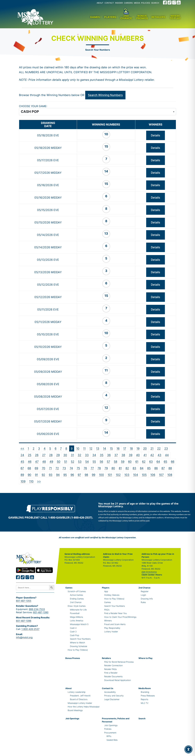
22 (159, 448)
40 (138, 455)
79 (106, 468)
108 (169, 475)
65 (165, 461)
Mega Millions (76, 617)
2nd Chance (126, 17)
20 (145, 448)
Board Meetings (75, 710)
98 (86, 475)
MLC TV (144, 703)
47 (37, 461)
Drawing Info (147, 598)
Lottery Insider (111, 631)
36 (109, 455)
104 (135, 475)
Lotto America (76, 620)
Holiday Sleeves (111, 595)
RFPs (108, 736)
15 (111, 448)
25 (29, 455)
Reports (144, 699)
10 (77, 448)
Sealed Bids (111, 740)
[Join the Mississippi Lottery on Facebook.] (165, 2)
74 (71, 468)
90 (29, 475)
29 (58, 455)
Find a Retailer (110, 673)
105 (144, 475)
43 (159, 455)
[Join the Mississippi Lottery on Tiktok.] (23, 577)
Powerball (74, 613)
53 (80, 461)
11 (84, 448)
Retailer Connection (113, 665)
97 (79, 475)
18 (131, 448)
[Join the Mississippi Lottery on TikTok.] (170, 2)
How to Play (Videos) (78, 650)
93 (50, 475)
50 (58, 461)
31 (72, 455)
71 (50, 468)
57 (108, 461)
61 (136, 461)
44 (167, 455)
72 (57, 468)
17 (124, 448)
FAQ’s (106, 609)
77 (92, 468)
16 (117, 448)
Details (155, 135)
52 (72, 461)
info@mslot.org (24, 637)
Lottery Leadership (77, 692)
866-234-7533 (37, 609)
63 (151, 461)
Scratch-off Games (77, 591)
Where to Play (175, 17)
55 (94, 461)
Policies (107, 729)
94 (58, 475)
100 (101, 475)
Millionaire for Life (78, 609)
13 (97, 448)
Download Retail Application (117, 680)
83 (134, 468)
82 (127, 468)
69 (36, 468)
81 (120, 468)
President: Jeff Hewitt (80, 695)
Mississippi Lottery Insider (80, 703)
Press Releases (148, 695)
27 (43, 455)
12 (90, 448)
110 (31, 481)
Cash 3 (73, 631)
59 (122, 461)
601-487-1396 (23, 620)
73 (64, 468)
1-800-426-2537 (30, 629)
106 (152, 475)
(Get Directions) (149, 571)
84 (141, 468)
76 (85, 468)
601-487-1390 (40, 612)
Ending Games (77, 598)
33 (87, 455)
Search (141, 718)
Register (144, 591)
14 (104, 448)
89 (22, 475)
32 (79, 455)
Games (95, 17)
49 (51, 461)
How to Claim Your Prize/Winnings (120, 617)
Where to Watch (77, 642)
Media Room (144, 688)
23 (166, 448)
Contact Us (107, 688)
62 (143, 461)
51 (65, 461)
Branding (145, 692)
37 (116, 455)
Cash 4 (73, 628)
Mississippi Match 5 (79, 624)
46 (29, 461)
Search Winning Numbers (105, 95)
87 (163, 468)
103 (126, 475)
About (68, 688)
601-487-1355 (23, 600)
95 (65, 475)
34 (94, 455)
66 (172, 461)
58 (115, 461)
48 (44, 461)
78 (99, 468)
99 (93, 475)
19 (137, 448)
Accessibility (110, 692)
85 (149, 468)
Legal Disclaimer (111, 699)
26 (36, 455)
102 (118, 475)
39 (130, 455)
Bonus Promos (142, 17)
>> (39, 481)
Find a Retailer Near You (115, 613)
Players (110, 17)
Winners (108, 620)
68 (29, 468)
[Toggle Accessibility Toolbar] (188, 749)
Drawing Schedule (78, 646)
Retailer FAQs (110, 669)
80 (113, 468)
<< (22, 448)
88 (170, 468)
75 (78, 468)
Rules (143, 602)
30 (65, 455)
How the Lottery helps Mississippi (83, 706)
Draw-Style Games (77, 606)
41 (145, 455)
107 (161, 475)
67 (22, 468)
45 (22, 461)
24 (22, 455)
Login (143, 595)
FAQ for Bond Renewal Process (119, 662)
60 (130, 461)
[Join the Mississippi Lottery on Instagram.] (174, 2)
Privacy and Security (114, 695)
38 (123, 455)
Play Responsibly (112, 628)
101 (110, 475)
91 (36, 475)
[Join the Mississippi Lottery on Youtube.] (179, 2)
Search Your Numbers (97, 49)
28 (51, 455)
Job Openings (72, 718)
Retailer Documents (113, 676)
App (106, 591)
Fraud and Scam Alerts (114, 624)
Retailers (158, 17)
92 (43, 475)
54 (87, 461)
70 (43, 468)
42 (152, 455)
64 (158, 461)
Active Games (76, 595)
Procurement (110, 732)
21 (151, 448)
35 (101, 455)
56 (101, 461)
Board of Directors (78, 699)
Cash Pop (74, 635)
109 (23, 481)
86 (156, 468)
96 (72, 475)
